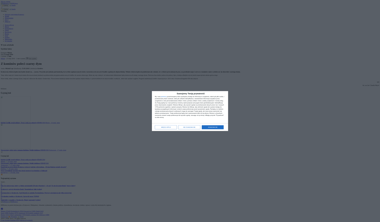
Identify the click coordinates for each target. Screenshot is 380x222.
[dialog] (190, 111)
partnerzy (164, 96)
